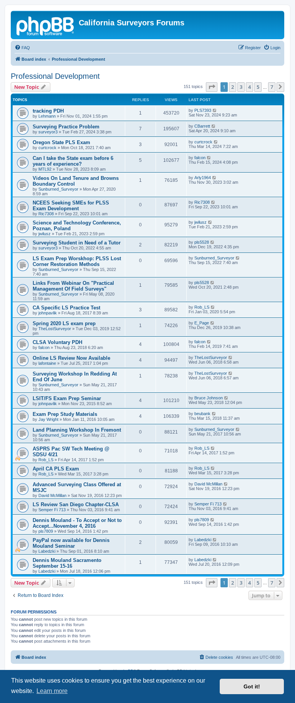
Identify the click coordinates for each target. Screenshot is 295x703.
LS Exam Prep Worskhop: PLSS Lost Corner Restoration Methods (77, 261)
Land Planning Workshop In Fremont (77, 430)
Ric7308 (46, 213)
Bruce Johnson (208, 398)
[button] (211, 86)
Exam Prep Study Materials (65, 414)
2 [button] (232, 86)
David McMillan (52, 495)
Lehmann (47, 116)
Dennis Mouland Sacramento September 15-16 (67, 563)
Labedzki (46, 551)
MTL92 (44, 169)
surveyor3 (48, 132)
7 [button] (271, 86)
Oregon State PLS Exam (61, 142)
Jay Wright (48, 419)
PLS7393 (202, 110)
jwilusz (44, 233)
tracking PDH (48, 111)
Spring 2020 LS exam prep (64, 323)
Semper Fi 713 (52, 509)
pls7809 (45, 531)
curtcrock (47, 147)
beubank (202, 413)
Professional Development (55, 76)
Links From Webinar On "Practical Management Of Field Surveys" (73, 286)
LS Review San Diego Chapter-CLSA (76, 504)
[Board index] (46, 25)
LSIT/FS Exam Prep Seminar (67, 398)
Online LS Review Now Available (71, 358)
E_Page (201, 323)
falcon (200, 157)
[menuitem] (22, 47)
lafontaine (47, 363)
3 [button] (241, 86)
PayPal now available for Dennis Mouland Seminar (71, 543)
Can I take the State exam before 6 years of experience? (73, 161)
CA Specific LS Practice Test (66, 308)
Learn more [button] (52, 691)
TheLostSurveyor (54, 328)
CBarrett (202, 126)
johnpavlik (47, 313)
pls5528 (201, 242)
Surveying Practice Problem (66, 127)
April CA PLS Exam (56, 469)
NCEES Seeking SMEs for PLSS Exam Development (71, 205)
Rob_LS (201, 307)
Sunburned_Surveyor (58, 189)
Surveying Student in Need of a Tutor (77, 243)
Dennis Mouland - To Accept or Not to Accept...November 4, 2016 (77, 523)
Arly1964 (202, 177)
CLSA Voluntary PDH (57, 342)
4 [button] (249, 86)
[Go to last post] (214, 110)
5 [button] (258, 86)
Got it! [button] (252, 686)
